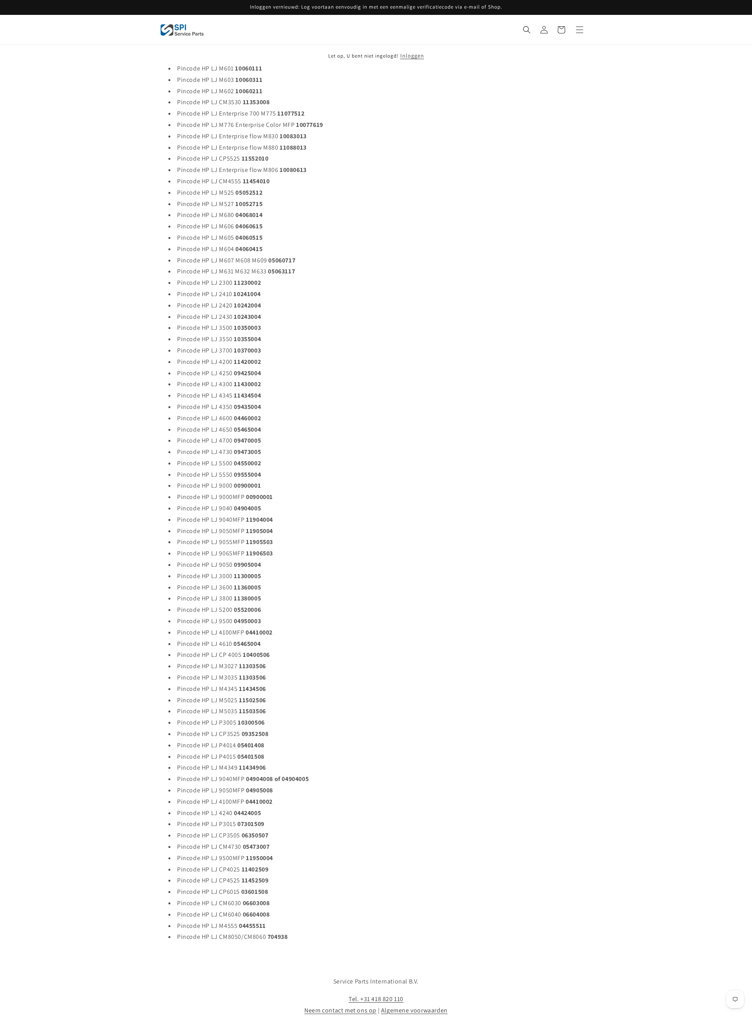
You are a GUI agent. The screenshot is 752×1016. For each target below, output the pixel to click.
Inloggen (412, 55)
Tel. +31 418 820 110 (376, 999)
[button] (526, 29)
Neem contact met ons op (340, 1010)
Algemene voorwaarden (414, 1010)
